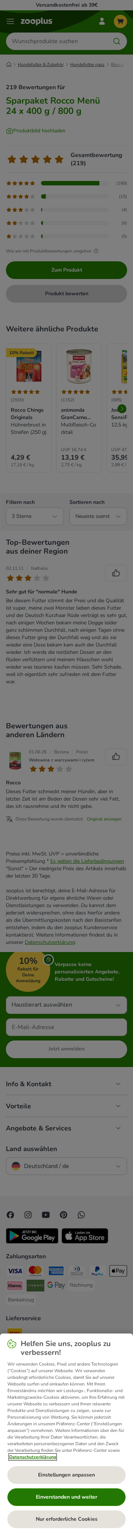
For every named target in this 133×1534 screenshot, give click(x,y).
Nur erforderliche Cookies (67, 1519)
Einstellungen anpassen (66, 1474)
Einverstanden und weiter (66, 1496)
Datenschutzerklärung (32, 1457)
